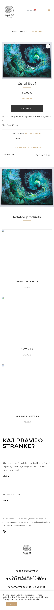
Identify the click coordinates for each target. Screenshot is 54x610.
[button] (49, 10)
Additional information (28, 147)
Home (14, 31)
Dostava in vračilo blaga (27, 577)
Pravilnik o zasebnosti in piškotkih (27, 579)
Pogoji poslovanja (27, 571)
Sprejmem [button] (11, 604)
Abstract (24, 31)
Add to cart (27, 109)
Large (38, 133)
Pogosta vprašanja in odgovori (27, 587)
